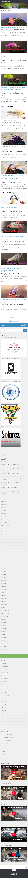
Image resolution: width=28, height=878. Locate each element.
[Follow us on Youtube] (22, 325)
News (3, 757)
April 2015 (4, 625)
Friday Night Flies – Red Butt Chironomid (10, 491)
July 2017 (4, 568)
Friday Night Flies (5, 1)
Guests (3, 684)
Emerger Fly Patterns (6, 695)
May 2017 (4, 574)
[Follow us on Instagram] (26, 325)
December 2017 (5, 556)
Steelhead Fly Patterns (14, 89)
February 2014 (5, 640)
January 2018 (4, 553)
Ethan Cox (4, 675)
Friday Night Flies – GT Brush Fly (11, 123)
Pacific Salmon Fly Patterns (14, 27)
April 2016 (4, 601)
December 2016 (5, 589)
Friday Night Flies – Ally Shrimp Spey (12, 182)
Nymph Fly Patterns (6, 704)
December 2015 (5, 610)
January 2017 (4, 586)
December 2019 (5, 525)
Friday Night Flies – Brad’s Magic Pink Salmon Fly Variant (13, 468)
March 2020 (4, 516)
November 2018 (5, 535)
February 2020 (5, 519)
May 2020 (4, 510)
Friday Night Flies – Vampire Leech (11, 211)
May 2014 (4, 637)
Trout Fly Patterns (5, 207)
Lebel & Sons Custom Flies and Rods (8, 337)
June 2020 (4, 507)
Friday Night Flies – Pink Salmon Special (13, 29)
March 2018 (4, 547)
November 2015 (5, 613)
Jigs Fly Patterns (5, 717)
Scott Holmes (17, 146)
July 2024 (4, 501)
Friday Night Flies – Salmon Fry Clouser (13, 274)
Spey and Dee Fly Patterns (15, 176)
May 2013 (4, 646)
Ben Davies (4, 681)
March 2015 (4, 628)
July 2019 (4, 528)
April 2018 (4, 544)
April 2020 (4, 513)
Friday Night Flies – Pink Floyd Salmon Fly (10, 473)
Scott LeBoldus (4, 176)
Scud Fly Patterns (5, 720)
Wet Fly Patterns (5, 692)
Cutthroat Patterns (12, 55)
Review (3, 754)
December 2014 (5, 634)
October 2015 (5, 616)
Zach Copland (4, 120)
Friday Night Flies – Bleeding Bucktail (12, 242)
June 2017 (4, 571)
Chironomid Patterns (6, 714)
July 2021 (4, 504)
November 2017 (5, 559)
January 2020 (4, 522)
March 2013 (4, 649)
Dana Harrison (5, 678)
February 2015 (5, 631)
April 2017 (4, 577)
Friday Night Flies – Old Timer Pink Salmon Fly (11, 478)
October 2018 (5, 538)
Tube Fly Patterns (5, 726)
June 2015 (4, 619)
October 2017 (5, 562)
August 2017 (4, 565)
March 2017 (4, 580)
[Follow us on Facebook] (24, 325)
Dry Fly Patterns (5, 701)
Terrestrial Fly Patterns (6, 707)
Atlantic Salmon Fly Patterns (7, 734)
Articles (3, 751)
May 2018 (4, 541)
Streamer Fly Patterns (13, 178)
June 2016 (4, 595)
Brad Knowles (4, 27)
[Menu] (26, 1)
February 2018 (5, 550)
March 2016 (4, 604)
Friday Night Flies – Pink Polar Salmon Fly (10, 464)
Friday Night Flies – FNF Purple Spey (12, 152)
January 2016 (4, 607)
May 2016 (4, 598)
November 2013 (5, 643)
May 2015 (4, 622)
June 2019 (4, 531)
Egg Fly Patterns (5, 710)
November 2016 (5, 592)
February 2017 (5, 583)
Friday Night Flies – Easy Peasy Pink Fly (10, 482)
